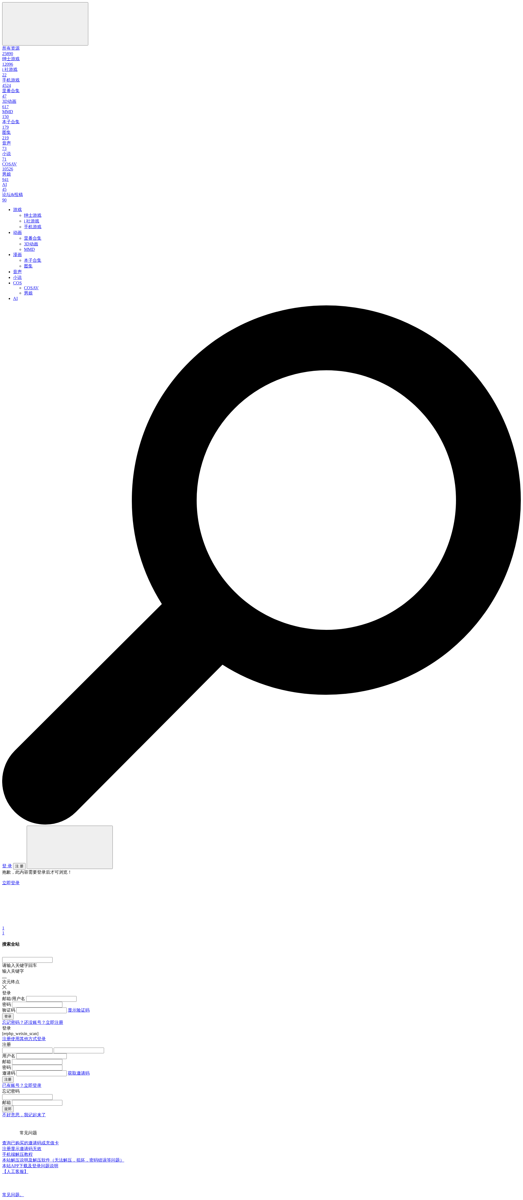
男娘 (28, 293)
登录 (7, 1016)
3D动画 (31, 244)
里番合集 (32, 238)
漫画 (17, 254)
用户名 (8, 1056)
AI (15, 298)
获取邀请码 (79, 1073)
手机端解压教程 (17, 1154)
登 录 (7, 866)
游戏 (17, 209)
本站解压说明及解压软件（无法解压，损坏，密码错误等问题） (63, 1160)
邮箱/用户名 (13, 998)
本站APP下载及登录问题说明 (30, 1165)
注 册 (19, 866)
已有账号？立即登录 (21, 1085)
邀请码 (8, 1073)
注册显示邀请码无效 (21, 1148)
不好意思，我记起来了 (24, 1114)
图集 (28, 266)
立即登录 (11, 882)
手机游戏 (32, 226)
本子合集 (32, 260)
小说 (17, 277)
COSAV (31, 287)
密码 (6, 1004)
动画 (17, 232)
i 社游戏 (31, 221)
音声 (17, 271)
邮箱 (6, 1061)
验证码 (8, 1010)
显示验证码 (79, 1010)
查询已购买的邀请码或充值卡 (30, 1143)
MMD (29, 249)
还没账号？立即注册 (43, 1022)
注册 (6, 1038)
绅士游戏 (32, 215)
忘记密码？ (13, 1022)
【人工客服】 (15, 1171)
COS (17, 283)
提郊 (7, 1109)
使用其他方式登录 (28, 1038)
